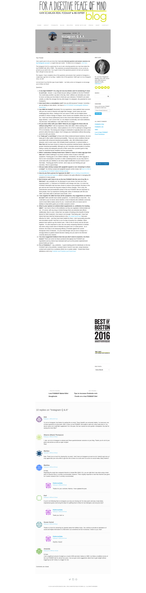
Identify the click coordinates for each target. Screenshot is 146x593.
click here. (84, 63)
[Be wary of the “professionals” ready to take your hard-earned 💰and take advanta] (107, 178)
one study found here (74, 216)
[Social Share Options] (96, 190)
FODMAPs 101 (99, 127)
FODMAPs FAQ (99, 124)
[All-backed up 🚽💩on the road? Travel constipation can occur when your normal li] (107, 203)
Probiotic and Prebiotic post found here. (64, 251)
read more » (98, 83)
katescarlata (68, 45)
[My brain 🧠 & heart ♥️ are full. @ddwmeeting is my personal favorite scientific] (107, 253)
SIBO (96, 129)
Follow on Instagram (103, 163)
